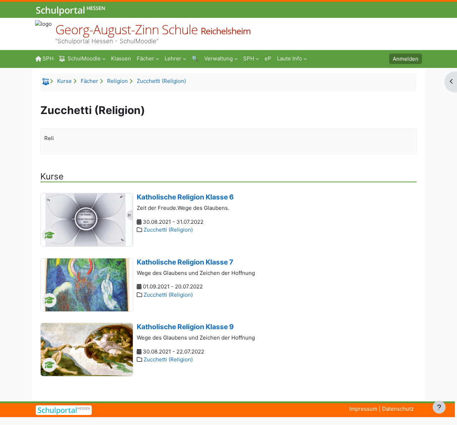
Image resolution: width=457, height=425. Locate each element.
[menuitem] (121, 58)
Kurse (64, 81)
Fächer (89, 81)
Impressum (363, 408)
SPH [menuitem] (48, 58)
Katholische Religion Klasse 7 (185, 262)
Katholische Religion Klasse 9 (185, 326)
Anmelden (405, 58)
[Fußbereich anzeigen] (439, 407)
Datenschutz (398, 408)
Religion (117, 81)
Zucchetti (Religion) (161, 81)
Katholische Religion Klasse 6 (185, 197)
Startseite (46, 83)
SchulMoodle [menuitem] (84, 58)
